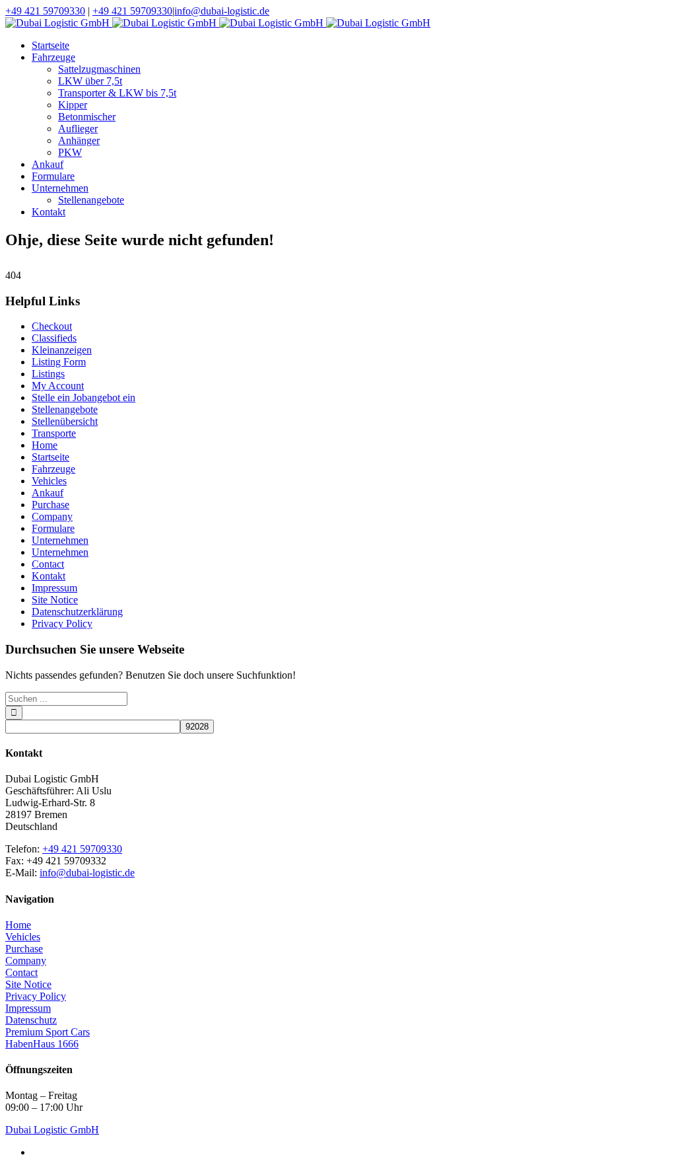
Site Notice (55, 599)
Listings (48, 373)
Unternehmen (60, 540)
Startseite (50, 457)
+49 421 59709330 (45, 11)
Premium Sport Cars (47, 1031)
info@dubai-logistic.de (221, 11)
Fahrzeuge (53, 468)
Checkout (52, 326)
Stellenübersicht (65, 421)
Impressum (54, 587)
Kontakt (48, 576)
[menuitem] (351, 46)
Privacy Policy (62, 623)
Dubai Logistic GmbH (52, 1129)
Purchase (50, 504)
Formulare (53, 528)
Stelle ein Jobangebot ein (83, 397)
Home (44, 445)
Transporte (54, 433)
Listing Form (59, 361)
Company (52, 516)
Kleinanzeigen (62, 350)
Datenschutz (31, 1020)
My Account (58, 385)
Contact (48, 564)
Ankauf (47, 492)
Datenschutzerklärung (77, 611)
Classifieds (54, 338)
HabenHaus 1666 (42, 1043)
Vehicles (49, 480)
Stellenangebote (65, 409)
